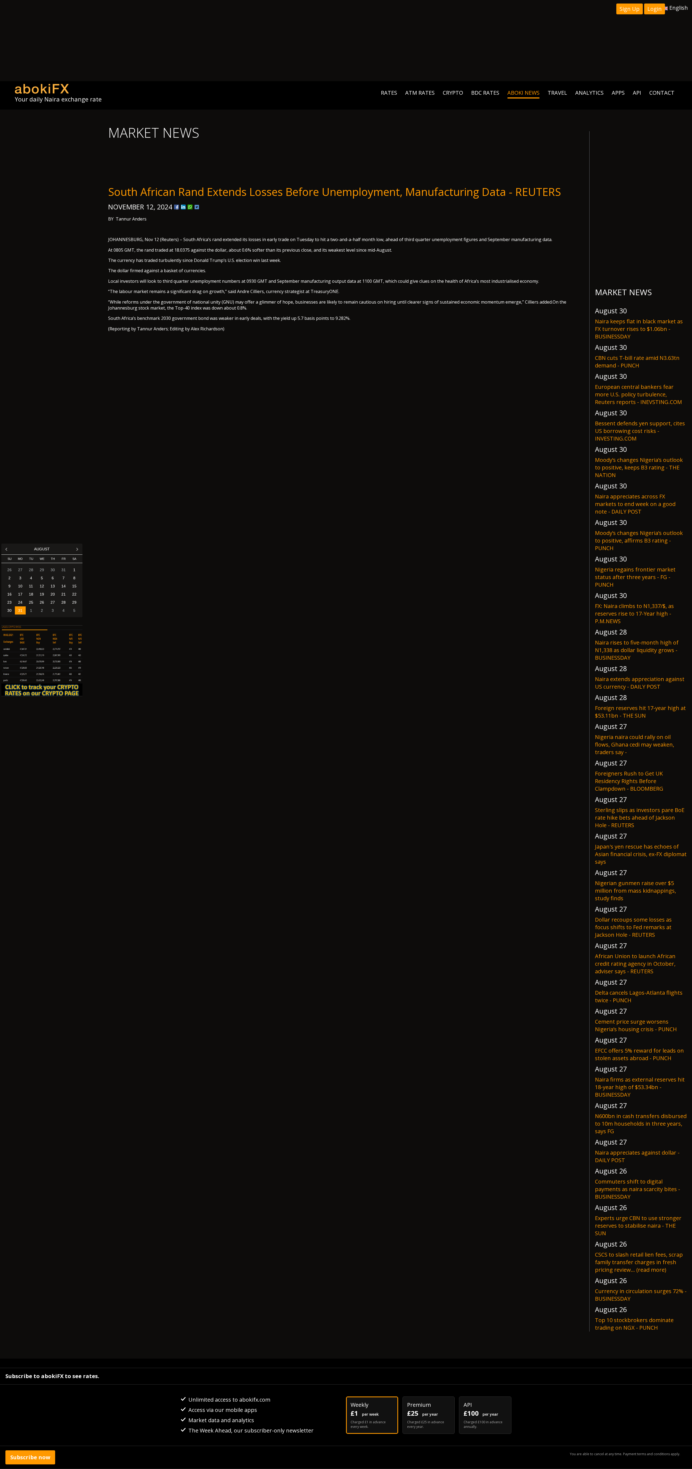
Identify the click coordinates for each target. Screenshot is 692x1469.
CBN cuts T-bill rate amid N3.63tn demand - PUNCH (637, 361)
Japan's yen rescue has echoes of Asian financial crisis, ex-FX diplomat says (641, 854)
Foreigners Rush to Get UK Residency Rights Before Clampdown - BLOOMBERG (629, 781)
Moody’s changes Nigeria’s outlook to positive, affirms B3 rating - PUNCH (639, 540)
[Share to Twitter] (196, 207)
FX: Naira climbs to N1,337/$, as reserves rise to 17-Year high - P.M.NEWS (634, 613)
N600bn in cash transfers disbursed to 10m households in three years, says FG (641, 1123)
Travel (557, 92)
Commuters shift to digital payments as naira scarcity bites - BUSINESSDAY (637, 1189)
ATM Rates (420, 92)
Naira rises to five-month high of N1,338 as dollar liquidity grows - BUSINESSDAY (636, 650)
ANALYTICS (589, 92)
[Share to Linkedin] (183, 207)
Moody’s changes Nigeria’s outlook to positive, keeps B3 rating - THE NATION (639, 467)
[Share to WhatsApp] (190, 207)
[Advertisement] (346, 40)
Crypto (453, 92)
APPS (618, 92)
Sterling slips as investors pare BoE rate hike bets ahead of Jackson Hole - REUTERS (639, 817)
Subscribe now (30, 1457)
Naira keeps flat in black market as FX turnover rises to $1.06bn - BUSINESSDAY (639, 329)
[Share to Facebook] (176, 207)
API (637, 92)
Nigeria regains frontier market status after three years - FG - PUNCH (635, 577)
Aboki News (523, 92)
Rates (389, 92)
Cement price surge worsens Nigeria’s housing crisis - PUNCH (636, 1025)
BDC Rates (485, 92)
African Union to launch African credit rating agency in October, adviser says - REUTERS (635, 963)
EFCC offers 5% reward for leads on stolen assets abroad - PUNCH (639, 1054)
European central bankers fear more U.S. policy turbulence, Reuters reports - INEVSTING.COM (638, 394)
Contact (661, 92)
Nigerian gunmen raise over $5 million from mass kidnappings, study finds (635, 890)
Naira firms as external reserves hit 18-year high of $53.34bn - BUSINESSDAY (640, 1087)
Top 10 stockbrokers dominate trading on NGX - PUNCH (634, 1323)
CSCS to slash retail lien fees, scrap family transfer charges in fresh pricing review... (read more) (639, 1262)
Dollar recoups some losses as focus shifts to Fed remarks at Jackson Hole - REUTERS (633, 927)
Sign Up (630, 8)
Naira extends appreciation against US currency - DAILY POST (639, 682)
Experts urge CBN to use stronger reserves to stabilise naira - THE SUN (638, 1225)
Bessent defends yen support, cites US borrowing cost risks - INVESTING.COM (640, 431)
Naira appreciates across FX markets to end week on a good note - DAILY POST (635, 504)
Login (654, 8)
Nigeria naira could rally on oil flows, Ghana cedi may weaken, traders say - (634, 744)
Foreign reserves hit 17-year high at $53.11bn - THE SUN (640, 711)
